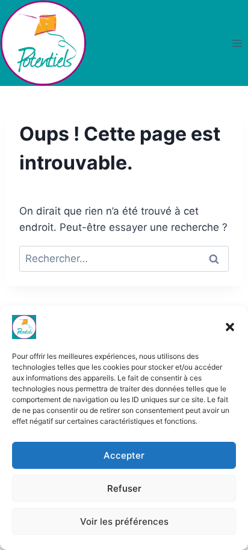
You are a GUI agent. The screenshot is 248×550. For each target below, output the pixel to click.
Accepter (124, 455)
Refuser (124, 488)
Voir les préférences (124, 521)
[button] (230, 327)
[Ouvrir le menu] (237, 43)
